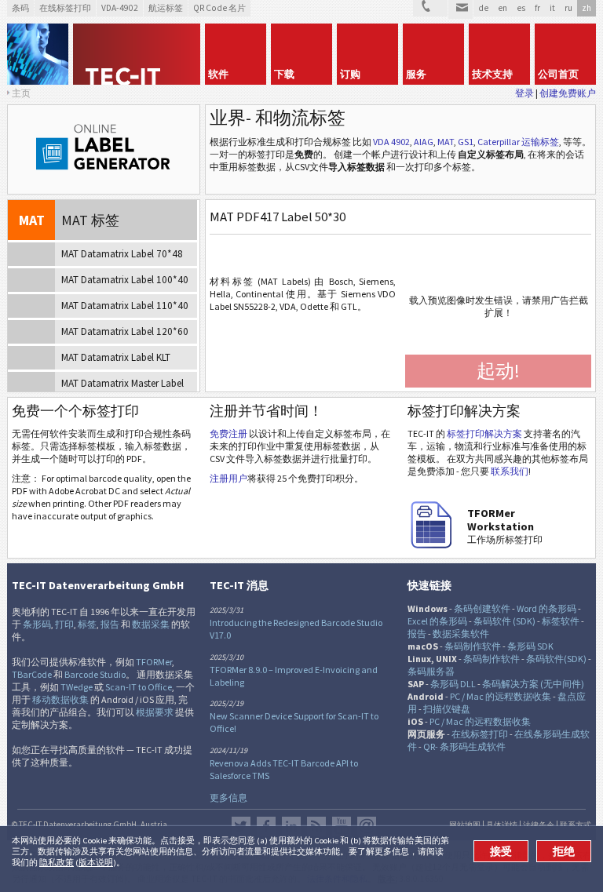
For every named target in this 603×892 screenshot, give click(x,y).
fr (537, 7)
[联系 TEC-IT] (430, 8)
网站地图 (465, 825)
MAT (445, 141)
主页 (21, 93)
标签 (87, 624)
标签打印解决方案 (484, 433)
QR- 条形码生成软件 (464, 746)
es (521, 7)
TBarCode (32, 674)
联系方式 (575, 825)
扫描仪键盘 (446, 709)
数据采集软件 (461, 633)
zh (586, 7)
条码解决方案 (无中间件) (533, 684)
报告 (109, 624)
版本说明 (96, 862)
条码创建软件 (482, 608)
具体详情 (501, 825)
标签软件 (560, 621)
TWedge (76, 687)
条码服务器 (431, 671)
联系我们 (509, 471)
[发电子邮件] (460, 9)
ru (568, 7)
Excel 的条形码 (437, 621)
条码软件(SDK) (556, 658)
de (483, 7)
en (502, 7)
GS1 (465, 141)
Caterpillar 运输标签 (518, 141)
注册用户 (228, 478)
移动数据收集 (60, 699)
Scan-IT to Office (138, 687)
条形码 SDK (530, 646)
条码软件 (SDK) (504, 621)
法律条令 (538, 825)
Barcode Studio (95, 674)
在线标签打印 (479, 734)
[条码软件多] (37, 54)
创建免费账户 (567, 93)
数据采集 (151, 624)
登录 (524, 93)
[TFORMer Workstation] (431, 545)
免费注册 (228, 433)
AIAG (423, 141)
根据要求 (155, 712)
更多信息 (228, 797)
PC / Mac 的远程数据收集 (500, 696)
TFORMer (154, 662)
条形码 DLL (453, 684)
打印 (64, 624)
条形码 (37, 624)
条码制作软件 (472, 646)
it (552, 7)
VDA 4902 (391, 141)
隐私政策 (56, 862)
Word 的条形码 (546, 608)
